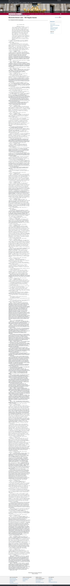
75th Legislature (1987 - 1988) (15, 15)
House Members (25, 579)
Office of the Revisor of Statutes (19, 12)
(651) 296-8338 (38, 579)
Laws (9, 15)
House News (50, 578)
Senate (13, 2)
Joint (16, 2)
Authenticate (57, 17)
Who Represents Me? (26, 578)
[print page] (60, 14)
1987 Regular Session (22, 15)
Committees (24, 2)
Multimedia (34, 2)
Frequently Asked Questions (14, 583)
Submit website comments (40, 582)
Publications (39, 2)
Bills (28, 2)
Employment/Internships (13, 579)
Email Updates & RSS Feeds (53, 582)
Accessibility (11, 582)
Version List (52, 33)
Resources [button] (52, 21)
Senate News (51, 579)
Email (42, 579)
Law (30, 2)
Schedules (19, 2)
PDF (60, 17)
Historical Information (13, 578)
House (9, 2)
